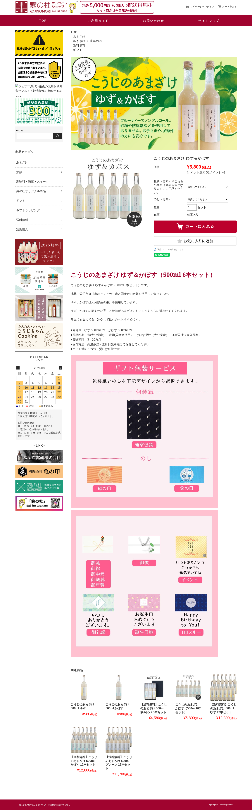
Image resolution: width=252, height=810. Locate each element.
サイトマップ (209, 20)
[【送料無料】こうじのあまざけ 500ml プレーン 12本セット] (119, 740)
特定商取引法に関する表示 (59, 805)
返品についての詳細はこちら (170, 249)
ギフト (77, 49)
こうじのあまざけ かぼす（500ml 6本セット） (188, 708)
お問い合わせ (153, 20)
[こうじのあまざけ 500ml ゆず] (84, 687)
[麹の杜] (46, 12)
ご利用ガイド (98, 20)
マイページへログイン (202, 6)
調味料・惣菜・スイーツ (32, 181)
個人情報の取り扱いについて (31, 805)
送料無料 (79, 45)
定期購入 (22, 229)
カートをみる (229, 6)
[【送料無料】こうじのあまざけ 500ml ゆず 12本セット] (223, 687)
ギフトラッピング (28, 210)
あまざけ (79, 36)
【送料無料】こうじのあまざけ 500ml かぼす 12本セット (84, 760)
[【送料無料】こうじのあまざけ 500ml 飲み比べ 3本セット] (153, 687)
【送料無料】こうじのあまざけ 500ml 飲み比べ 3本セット (153, 708)
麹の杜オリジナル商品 (31, 191)
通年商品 (96, 41)
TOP (43, 20)
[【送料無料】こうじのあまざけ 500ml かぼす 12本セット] (84, 740)
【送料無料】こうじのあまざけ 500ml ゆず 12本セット (223, 708)
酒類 (19, 172)
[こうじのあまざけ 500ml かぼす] (119, 687)
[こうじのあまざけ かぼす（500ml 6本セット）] (188, 687)
